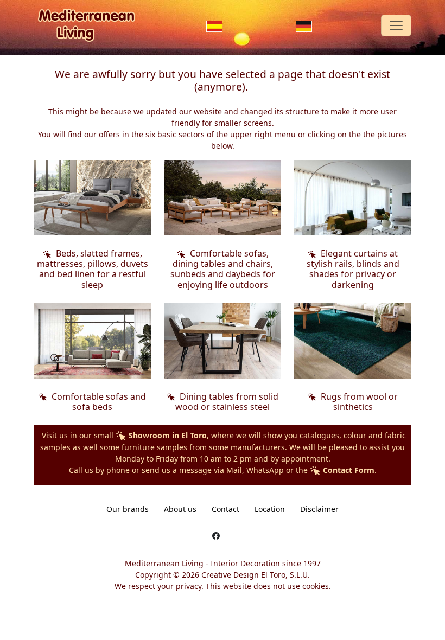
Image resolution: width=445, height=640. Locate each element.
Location (270, 509)
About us (180, 509)
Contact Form (347, 470)
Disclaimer (319, 509)
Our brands (127, 509)
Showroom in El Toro (166, 435)
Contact (225, 509)
